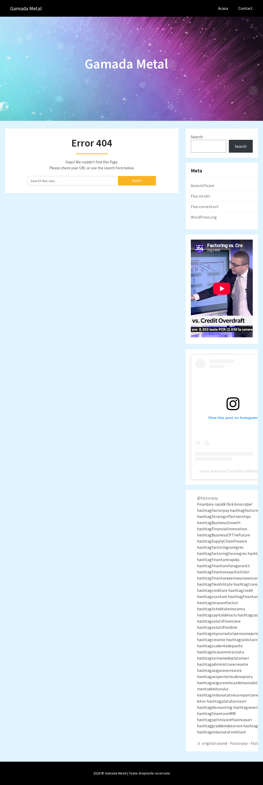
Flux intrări (200, 196)
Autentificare (202, 185)
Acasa (223, 8)
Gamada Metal (26, 8)
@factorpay (207, 498)
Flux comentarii (204, 206)
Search (197, 136)
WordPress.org (204, 217)
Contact (245, 8)
